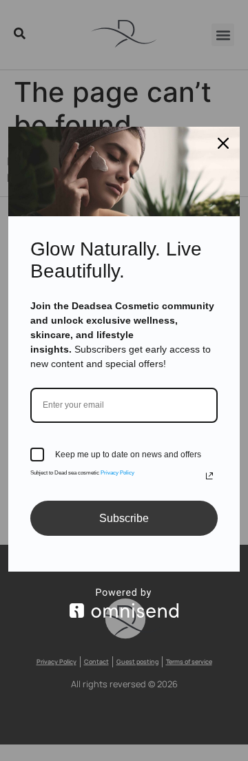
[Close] (223, 143)
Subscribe (124, 518)
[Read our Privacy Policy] (209, 476)
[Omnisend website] (124, 603)
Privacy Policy (117, 473)
